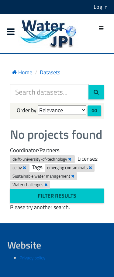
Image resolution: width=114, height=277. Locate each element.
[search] (96, 92)
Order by (26, 110)
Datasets (50, 72)
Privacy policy (32, 257)
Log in (101, 7)
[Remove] (69, 159)
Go (94, 110)
